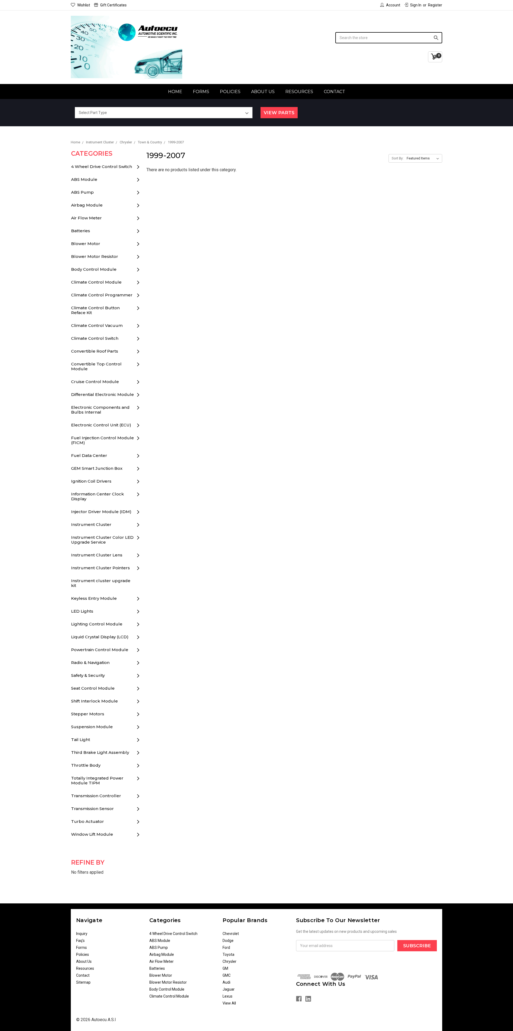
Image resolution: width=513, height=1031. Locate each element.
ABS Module (84, 179)
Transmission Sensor (92, 808)
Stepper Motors (87, 713)
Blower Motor (85, 243)
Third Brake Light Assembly (100, 752)
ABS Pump (82, 192)
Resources (299, 91)
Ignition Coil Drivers (91, 481)
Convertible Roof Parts (94, 351)
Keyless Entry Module (94, 598)
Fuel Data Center (89, 455)
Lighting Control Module (96, 624)
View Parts (279, 112)
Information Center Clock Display (97, 496)
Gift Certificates (113, 5)
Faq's (80, 940)
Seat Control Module (93, 688)
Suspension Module (92, 726)
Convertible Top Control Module (96, 366)
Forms (201, 91)
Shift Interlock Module (94, 701)
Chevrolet (231, 933)
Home (175, 91)
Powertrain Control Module (99, 649)
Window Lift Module (92, 834)
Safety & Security (88, 675)
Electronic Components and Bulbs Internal (100, 410)
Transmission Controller (96, 795)
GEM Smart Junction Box (96, 468)
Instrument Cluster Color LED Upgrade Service (102, 540)
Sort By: (397, 158)
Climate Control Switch (94, 338)
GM (225, 968)
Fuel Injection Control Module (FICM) (102, 440)
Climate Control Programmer (102, 294)
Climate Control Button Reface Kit (95, 310)
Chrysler (229, 961)
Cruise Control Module (95, 381)
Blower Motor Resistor (94, 256)
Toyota (228, 954)
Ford (226, 947)
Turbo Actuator (87, 821)
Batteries (80, 230)
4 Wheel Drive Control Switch (101, 166)
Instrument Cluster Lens (96, 554)
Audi (226, 982)
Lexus (227, 996)
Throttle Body (85, 765)
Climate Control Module (96, 282)
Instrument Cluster (91, 524)
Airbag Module (87, 205)
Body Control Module (93, 269)
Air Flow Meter (86, 217)
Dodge (228, 940)
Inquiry (81, 933)
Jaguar (229, 989)
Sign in (415, 5)
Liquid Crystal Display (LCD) (100, 636)
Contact (334, 91)
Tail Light (80, 739)
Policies (230, 91)
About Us (263, 91)
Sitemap (83, 982)
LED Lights (82, 611)
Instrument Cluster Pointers (100, 567)
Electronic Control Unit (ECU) (101, 424)
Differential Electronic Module (102, 394)
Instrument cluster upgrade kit (100, 583)
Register (435, 5)
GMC (227, 975)
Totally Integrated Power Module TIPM (97, 780)
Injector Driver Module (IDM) (101, 511)
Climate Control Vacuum (97, 325)
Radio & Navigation (90, 662)
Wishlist (83, 5)
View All (229, 1003)
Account (393, 5)
